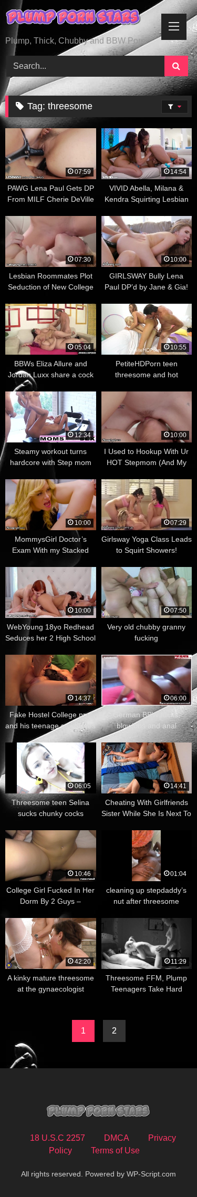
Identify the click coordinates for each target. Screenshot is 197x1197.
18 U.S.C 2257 (57, 1137)
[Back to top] (164, 1165)
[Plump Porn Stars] (81, 18)
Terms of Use (115, 1150)
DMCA (116, 1137)
